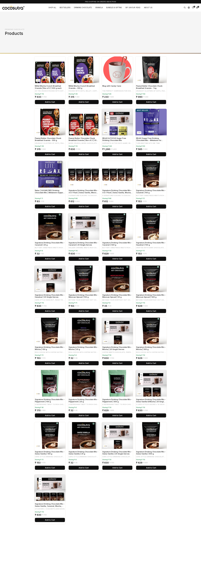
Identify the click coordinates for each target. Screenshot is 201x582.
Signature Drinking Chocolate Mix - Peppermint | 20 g (83, 400)
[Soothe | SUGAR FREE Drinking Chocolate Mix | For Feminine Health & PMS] (83, 540)
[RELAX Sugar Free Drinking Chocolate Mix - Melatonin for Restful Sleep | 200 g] (151, 122)
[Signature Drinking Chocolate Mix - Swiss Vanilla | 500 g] (151, 435)
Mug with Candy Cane (111, 86)
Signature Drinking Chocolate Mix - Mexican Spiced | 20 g (117, 296)
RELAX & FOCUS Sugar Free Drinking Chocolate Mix (114, 139)
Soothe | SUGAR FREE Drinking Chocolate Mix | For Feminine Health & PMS (81, 557)
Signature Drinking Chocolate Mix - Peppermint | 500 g (117, 400)
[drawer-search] (185, 8)
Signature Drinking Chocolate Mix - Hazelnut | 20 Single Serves (50, 296)
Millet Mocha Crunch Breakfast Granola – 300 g (82, 87)
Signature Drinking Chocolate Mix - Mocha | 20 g (83, 348)
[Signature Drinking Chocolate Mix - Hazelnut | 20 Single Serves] (49, 278)
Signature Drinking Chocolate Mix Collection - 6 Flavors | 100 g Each (83, 505)
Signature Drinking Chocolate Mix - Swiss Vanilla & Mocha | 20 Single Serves (151, 400)
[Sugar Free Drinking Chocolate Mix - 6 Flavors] (151, 540)
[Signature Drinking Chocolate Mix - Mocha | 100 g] (49, 331)
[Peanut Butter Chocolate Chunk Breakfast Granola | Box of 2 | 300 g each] (83, 122)
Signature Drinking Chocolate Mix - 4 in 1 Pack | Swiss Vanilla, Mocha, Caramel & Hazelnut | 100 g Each (117, 191)
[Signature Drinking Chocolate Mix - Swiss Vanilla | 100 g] (49, 435)
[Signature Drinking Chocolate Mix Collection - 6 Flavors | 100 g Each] (83, 487)
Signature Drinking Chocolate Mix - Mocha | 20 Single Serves (117, 348)
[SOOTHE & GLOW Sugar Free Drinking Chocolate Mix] (151, 487)
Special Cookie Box (110, 556)
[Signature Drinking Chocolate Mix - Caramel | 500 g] (117, 226)
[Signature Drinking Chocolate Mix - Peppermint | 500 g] (117, 383)
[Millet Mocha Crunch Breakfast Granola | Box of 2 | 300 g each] (49, 69)
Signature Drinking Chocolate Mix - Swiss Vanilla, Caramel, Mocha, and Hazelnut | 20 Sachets (50, 505)
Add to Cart (50, 102)
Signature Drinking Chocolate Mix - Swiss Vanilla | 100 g (50, 453)
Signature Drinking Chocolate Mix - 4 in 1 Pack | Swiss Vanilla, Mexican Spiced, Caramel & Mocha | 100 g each (84, 191)
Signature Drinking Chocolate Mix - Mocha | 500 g (151, 348)
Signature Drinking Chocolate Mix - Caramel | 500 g (117, 244)
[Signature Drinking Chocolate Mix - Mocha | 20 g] (83, 331)
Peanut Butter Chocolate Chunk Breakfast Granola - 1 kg (149, 87)
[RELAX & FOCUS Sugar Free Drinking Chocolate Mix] (117, 122)
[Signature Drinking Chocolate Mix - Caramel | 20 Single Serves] (83, 226)
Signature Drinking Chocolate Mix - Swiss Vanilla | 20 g (83, 453)
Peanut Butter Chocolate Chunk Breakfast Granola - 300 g (48, 139)
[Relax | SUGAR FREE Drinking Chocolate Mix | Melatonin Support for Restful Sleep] (49, 174)
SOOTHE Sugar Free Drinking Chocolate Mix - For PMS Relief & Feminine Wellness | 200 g (49, 557)
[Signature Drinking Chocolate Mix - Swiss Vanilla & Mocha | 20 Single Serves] (151, 383)
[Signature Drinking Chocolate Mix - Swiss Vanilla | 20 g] (83, 435)
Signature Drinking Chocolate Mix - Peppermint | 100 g (50, 400)
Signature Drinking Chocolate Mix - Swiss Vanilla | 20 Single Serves (117, 453)
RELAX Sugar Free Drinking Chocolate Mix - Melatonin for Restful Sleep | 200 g (148, 139)
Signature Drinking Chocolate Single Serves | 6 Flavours (114, 505)
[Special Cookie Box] (117, 540)
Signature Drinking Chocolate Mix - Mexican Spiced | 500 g (151, 296)
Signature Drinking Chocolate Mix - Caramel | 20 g (50, 244)
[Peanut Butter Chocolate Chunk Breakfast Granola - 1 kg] (151, 69)
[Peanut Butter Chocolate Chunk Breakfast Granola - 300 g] (49, 122)
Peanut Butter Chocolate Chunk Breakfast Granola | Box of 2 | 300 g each (83, 139)
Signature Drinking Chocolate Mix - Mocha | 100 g (50, 348)
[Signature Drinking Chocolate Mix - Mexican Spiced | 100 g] (83, 278)
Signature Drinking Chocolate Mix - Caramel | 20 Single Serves (83, 244)
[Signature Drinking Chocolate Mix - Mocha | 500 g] (151, 331)
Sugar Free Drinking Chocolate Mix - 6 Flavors (151, 557)
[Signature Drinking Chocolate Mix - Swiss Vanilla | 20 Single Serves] (117, 435)
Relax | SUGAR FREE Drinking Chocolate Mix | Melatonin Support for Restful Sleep (49, 191)
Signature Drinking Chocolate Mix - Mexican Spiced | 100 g (83, 296)
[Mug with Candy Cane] (117, 69)
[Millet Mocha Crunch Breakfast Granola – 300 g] (83, 69)
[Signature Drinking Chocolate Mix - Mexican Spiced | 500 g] (151, 278)
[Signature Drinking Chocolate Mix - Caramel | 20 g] (49, 226)
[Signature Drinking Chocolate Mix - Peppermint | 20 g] (83, 383)
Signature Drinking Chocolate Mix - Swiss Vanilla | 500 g (151, 453)
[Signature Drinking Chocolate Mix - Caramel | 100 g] (151, 174)
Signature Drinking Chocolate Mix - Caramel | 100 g (151, 191)
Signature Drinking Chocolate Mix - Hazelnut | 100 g (151, 244)
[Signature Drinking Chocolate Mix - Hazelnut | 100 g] (151, 226)
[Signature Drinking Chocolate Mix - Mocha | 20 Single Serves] (117, 331)
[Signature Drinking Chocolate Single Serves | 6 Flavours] (117, 487)
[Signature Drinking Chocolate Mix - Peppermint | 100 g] (49, 383)
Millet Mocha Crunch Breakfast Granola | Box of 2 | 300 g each (48, 87)
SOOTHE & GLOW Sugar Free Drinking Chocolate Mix (148, 505)
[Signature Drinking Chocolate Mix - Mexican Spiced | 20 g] (117, 278)
